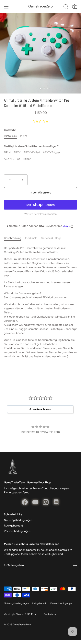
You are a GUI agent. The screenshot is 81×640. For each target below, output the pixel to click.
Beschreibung (12, 238)
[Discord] (56, 502)
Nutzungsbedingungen (18, 520)
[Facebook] (25, 502)
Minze (24, 136)
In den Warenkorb (40, 192)
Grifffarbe (10, 130)
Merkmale (31, 238)
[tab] (14, 238)
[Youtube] (35, 502)
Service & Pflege (51, 238)
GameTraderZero (40, 6)
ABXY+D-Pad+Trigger (17, 159)
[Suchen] (66, 7)
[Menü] (6, 6)
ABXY (17, 152)
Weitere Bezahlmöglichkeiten (40, 213)
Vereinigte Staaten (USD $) (18, 614)
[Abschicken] (75, 565)
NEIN (7, 152)
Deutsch (48, 614)
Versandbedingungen (17, 531)
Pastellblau (10, 136)
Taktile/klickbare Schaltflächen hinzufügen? (31, 146)
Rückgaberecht (13, 525)
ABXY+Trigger (51, 152)
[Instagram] (46, 502)
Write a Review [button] (42, 409)
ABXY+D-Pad (32, 152)
